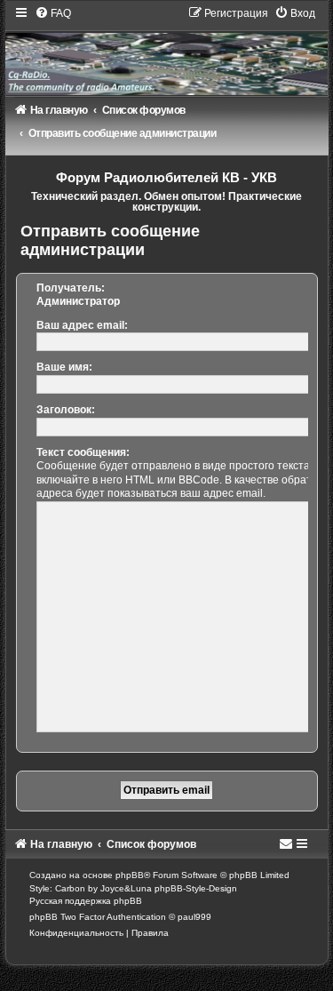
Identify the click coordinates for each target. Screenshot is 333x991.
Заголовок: (65, 410)
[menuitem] (53, 13)
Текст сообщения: (83, 452)
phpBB (129, 875)
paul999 (194, 917)
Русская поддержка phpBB (85, 901)
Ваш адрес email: (82, 325)
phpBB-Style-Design (196, 888)
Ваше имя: (64, 367)
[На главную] (166, 50)
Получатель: (70, 288)
